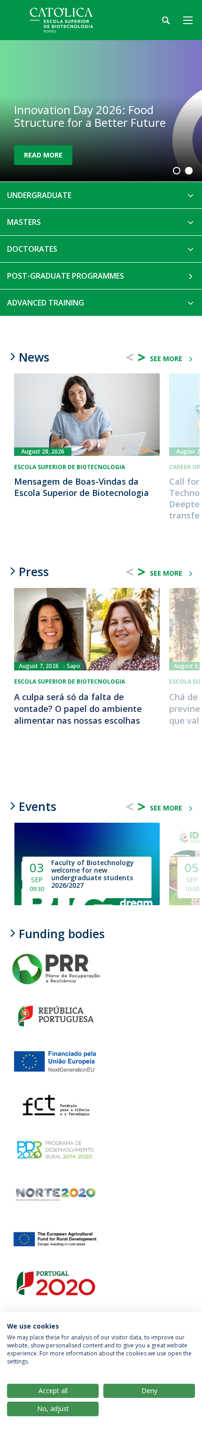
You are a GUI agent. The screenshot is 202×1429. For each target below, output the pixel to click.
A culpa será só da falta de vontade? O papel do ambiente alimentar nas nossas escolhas (78, 709)
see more (166, 358)
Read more (43, 154)
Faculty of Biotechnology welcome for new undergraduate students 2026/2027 (92, 874)
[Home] (65, 20)
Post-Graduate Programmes (65, 276)
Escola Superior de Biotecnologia (69, 467)
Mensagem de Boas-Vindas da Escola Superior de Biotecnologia (81, 487)
